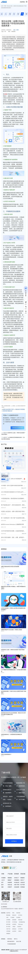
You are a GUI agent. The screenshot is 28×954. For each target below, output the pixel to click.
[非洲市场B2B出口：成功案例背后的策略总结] (13, 726)
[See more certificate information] (5, 867)
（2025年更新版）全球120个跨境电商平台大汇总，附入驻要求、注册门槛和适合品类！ (12, 478)
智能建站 (14, 14)
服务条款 (7, 949)
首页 (2, 6)
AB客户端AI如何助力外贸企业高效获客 (10, 566)
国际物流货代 (11, 941)
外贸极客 (3, 877)
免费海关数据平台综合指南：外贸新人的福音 (11, 629)
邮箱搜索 (14, 919)
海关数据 (22, 887)
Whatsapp (20, 924)
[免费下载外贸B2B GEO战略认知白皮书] (5, 477)
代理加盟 (8, 931)
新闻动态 (14, 928)
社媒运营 (18, 14)
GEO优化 (10, 14)
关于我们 (20, 915)
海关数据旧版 (22, 922)
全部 (1, 14)
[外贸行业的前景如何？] (13, 746)
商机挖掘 (20, 919)
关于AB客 (20, 928)
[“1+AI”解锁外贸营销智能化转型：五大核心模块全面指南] (13, 661)
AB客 (5, 94)
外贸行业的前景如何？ (6, 754)
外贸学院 (8, 912)
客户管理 (26, 14)
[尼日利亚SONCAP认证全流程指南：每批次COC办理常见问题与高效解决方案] (13, 704)
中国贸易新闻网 (11, 944)
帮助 (13, 912)
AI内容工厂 (16, 877)
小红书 (2, 880)
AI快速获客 (16, 887)
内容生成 (10, 884)
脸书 (2, 884)
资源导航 (18, 912)
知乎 (2, 882)
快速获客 (22, 14)
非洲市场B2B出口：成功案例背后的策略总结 (11, 734)
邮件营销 (8, 924)
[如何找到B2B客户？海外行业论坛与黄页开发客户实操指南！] (13, 682)
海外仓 (16, 938)
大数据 (13, 926)
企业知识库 (6, 14)
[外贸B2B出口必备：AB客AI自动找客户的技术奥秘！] (13, 641)
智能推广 (10, 880)
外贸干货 (8, 928)
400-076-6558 (4, 904)
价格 (7, 917)
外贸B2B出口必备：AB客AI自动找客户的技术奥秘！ (13, 649)
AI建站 (19, 931)
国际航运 (9, 938)
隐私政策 (3, 949)
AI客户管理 (16, 884)
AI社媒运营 (16, 882)
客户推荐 (8, 922)
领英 (2, 887)
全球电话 (14, 924)
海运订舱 (18, 941)
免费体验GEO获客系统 (17, 427)
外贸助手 (10, 887)
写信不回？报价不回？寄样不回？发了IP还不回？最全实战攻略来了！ (13, 909)
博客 (5, 6)
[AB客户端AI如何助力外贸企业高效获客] (13, 558)
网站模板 (8, 915)
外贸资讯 (19, 926)
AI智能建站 (16, 880)
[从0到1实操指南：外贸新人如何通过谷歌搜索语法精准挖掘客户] (13, 599)
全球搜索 (8, 919)
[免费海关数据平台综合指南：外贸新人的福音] (13, 621)
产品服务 (12, 917)
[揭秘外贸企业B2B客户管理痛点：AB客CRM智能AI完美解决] (13, 578)
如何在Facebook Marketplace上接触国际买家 (12, 524)
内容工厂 (22, 880)
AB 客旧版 (14, 922)
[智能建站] (13, 458)
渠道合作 (14, 915)
